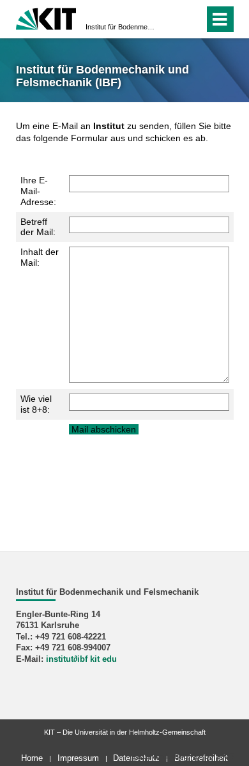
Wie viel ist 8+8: (36, 404)
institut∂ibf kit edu (81, 659)
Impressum (78, 758)
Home (32, 758)
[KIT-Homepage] (46, 17)
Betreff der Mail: (38, 227)
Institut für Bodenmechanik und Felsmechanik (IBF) (121, 27)
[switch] (171, 19)
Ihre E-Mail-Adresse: (38, 191)
